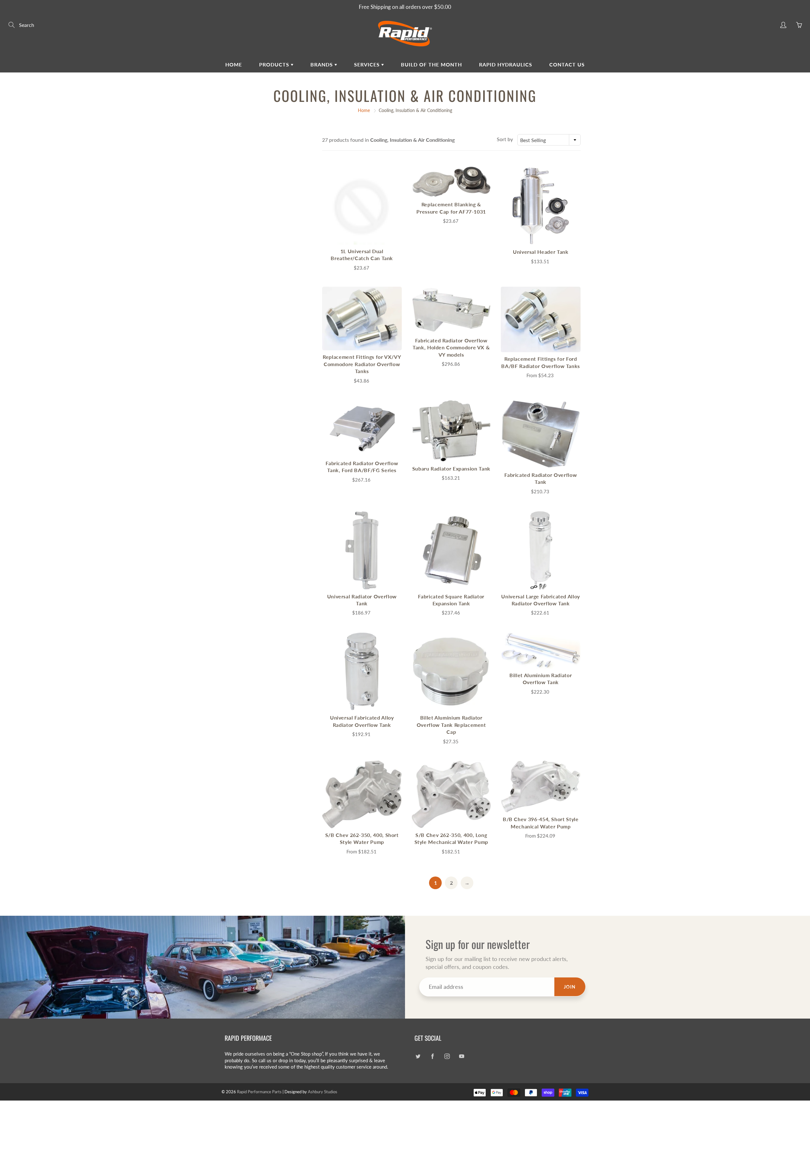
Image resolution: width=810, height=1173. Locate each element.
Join (570, 986)
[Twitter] (417, 1056)
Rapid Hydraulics (505, 64)
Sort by (505, 139)
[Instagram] (446, 1056)
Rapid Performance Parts (259, 1091)
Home (233, 64)
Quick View (362, 205)
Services (367, 64)
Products (275, 64)
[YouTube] (461, 1056)
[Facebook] (432, 1056)
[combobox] (549, 140)
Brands (322, 64)
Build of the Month (431, 64)
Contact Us (567, 64)
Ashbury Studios (322, 1091)
